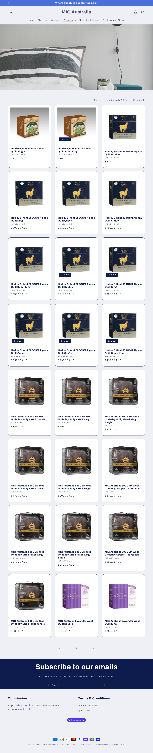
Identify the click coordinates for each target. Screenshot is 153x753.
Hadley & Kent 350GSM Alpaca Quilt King (29, 219)
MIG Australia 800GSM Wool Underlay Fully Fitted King (75, 418)
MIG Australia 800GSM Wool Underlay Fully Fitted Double (28, 418)
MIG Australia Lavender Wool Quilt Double (75, 622)
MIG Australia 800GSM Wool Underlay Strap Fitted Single (28, 622)
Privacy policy (87, 744)
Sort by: (98, 100)
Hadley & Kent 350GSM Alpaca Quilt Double (123, 153)
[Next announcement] (145, 3)
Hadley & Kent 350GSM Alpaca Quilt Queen (76, 219)
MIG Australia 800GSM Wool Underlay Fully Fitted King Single (122, 419)
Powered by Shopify (54, 744)
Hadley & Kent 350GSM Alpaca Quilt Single (123, 219)
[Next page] (93, 648)
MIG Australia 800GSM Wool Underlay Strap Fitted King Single (75, 555)
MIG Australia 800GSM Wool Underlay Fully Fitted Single (75, 487)
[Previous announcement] (8, 3)
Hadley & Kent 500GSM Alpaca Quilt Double (76, 285)
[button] (11, 12)
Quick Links (84, 710)
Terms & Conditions (88, 705)
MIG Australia (40, 744)
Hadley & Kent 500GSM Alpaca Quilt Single (76, 352)
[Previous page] (59, 648)
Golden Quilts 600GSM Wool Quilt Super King (75, 150)
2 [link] (76, 648)
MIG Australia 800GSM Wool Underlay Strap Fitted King (28, 553)
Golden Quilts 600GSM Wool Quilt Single (28, 150)
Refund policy (72, 744)
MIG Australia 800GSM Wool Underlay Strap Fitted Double (122, 487)
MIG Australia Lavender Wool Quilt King (122, 622)
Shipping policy (119, 744)
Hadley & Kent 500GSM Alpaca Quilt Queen (29, 352)
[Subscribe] (101, 685)
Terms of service (103, 744)
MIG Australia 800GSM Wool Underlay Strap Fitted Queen (122, 553)
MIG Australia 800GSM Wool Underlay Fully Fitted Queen (28, 487)
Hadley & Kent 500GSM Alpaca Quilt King (123, 285)
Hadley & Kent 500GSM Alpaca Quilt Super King (123, 352)
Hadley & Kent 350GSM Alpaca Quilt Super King (29, 285)
